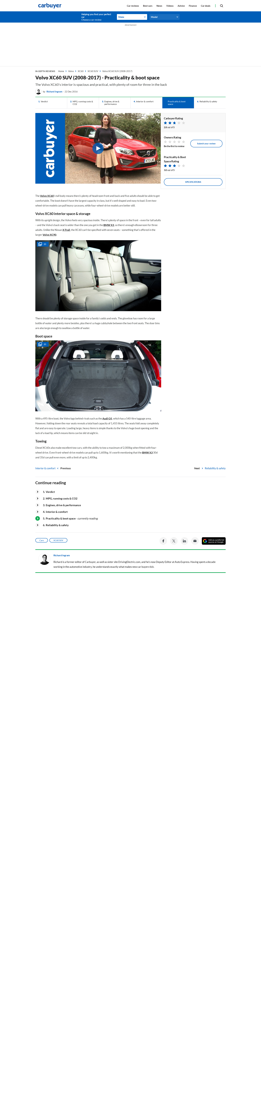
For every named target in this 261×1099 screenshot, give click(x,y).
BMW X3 (108, 225)
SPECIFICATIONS (193, 182)
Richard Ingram (54, 91)
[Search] (222, 6)
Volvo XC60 (47, 195)
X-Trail (66, 229)
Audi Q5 (107, 418)
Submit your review (206, 143)
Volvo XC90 (49, 234)
